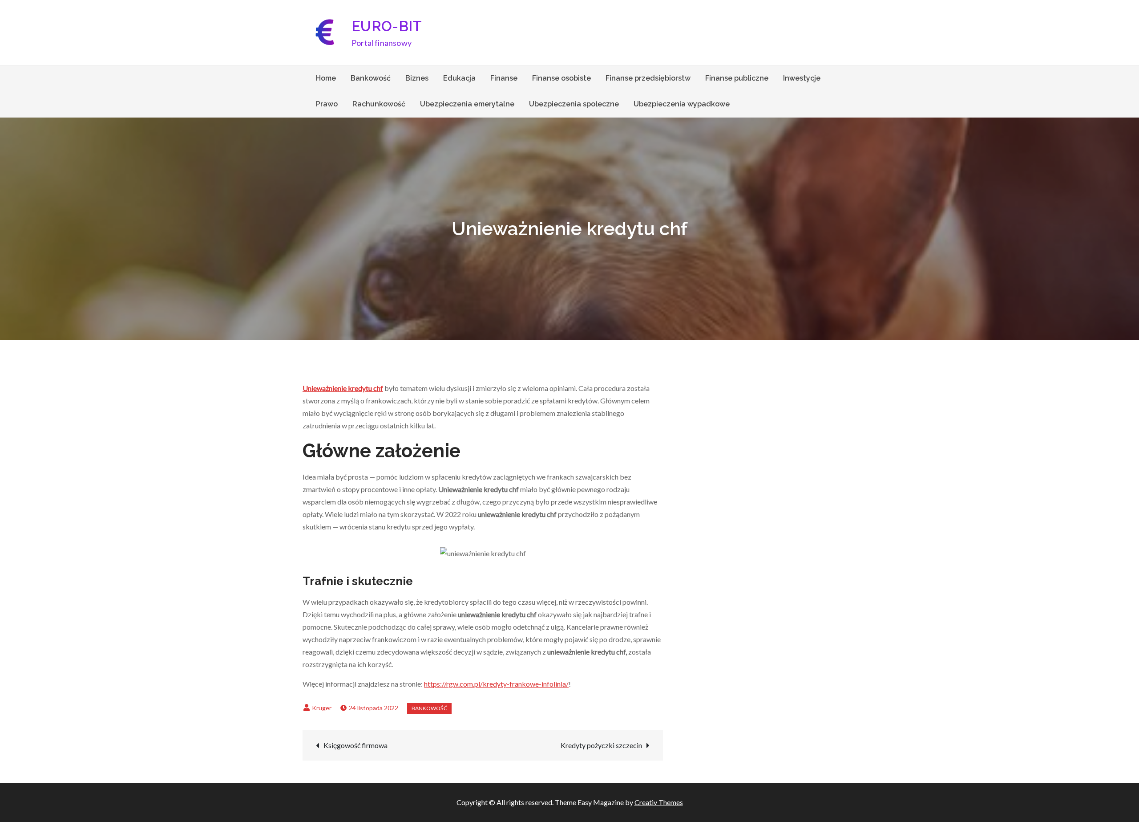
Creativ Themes (658, 802)
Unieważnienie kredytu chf (343, 388)
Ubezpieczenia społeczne (574, 104)
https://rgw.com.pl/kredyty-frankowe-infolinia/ (496, 684)
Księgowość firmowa (355, 745)
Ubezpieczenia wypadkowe (682, 104)
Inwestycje (801, 78)
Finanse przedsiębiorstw (648, 78)
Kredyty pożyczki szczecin (601, 745)
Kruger (321, 708)
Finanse (503, 78)
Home (326, 78)
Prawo (327, 104)
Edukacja (459, 78)
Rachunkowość (378, 104)
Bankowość (371, 78)
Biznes (416, 78)
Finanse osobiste (561, 78)
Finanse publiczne (736, 78)
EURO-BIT (386, 26)
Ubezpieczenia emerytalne (467, 104)
